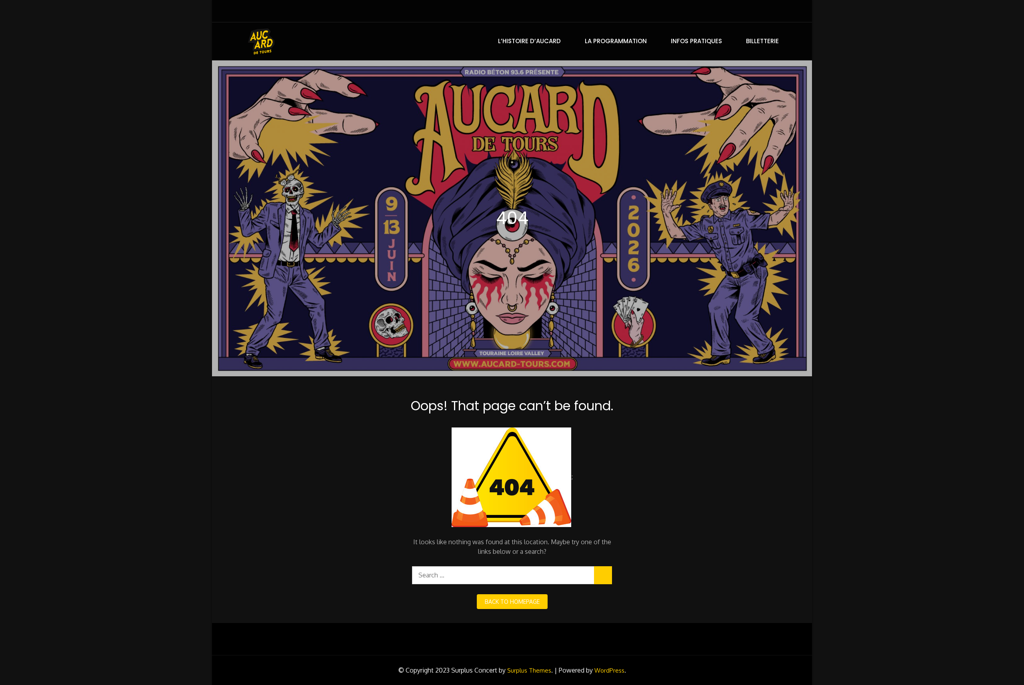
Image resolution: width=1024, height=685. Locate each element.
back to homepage (512, 601)
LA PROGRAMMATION (616, 41)
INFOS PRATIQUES (696, 41)
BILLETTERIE (762, 41)
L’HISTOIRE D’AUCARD (529, 41)
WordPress (609, 670)
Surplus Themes (529, 670)
